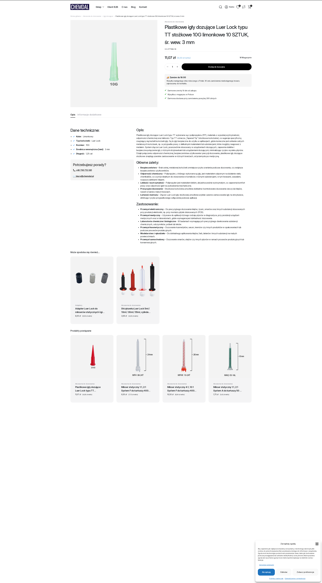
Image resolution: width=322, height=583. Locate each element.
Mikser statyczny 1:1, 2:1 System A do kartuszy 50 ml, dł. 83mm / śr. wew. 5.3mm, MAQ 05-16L (228, 389)
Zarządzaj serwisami (266, 565)
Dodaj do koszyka (216, 67)
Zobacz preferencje (305, 572)
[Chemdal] (79, 7)
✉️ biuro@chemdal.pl (83, 176)
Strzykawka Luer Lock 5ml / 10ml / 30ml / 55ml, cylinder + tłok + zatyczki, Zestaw (135, 310)
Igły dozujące (108, 16)
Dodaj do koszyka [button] (89, 375)
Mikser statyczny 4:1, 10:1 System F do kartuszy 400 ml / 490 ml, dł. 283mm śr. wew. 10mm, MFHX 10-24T (181, 389)
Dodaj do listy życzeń (107, 306)
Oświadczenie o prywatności (295, 578)
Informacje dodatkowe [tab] (89, 114)
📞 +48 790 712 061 (82, 170)
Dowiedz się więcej (137, 375)
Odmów (283, 572)
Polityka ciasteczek (276, 578)
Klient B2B (113, 7)
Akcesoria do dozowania (92, 16)
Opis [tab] (72, 114)
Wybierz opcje (92, 296)
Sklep (98, 7)
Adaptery (78, 305)
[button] (317, 544)
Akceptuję (266, 572)
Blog (133, 7)
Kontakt (143, 7)
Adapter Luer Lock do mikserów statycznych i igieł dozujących (89, 310)
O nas (125, 7)
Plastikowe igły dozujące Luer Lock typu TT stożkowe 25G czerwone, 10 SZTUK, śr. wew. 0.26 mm (90, 389)
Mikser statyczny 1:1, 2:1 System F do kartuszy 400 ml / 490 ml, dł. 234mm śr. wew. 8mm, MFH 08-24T (134, 389)
